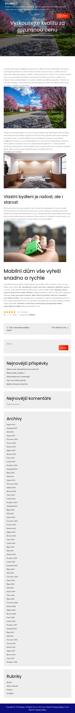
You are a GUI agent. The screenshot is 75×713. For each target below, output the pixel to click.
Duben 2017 (11, 651)
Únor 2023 (11, 539)
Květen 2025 (11, 447)
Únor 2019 (11, 595)
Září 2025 (10, 432)
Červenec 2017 (12, 640)
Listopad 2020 (12, 565)
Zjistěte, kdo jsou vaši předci (17, 384)
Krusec (9, 3)
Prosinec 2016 (12, 662)
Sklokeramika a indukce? (16, 373)
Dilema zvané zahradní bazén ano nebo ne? (23, 369)
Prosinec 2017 (12, 625)
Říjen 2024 (11, 473)
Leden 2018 (11, 621)
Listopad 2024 (12, 469)
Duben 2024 (11, 488)
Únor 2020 (11, 580)
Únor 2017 (10, 658)
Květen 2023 (11, 528)
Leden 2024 (11, 499)
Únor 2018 (10, 617)
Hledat (9, 344)
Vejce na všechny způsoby (16, 380)
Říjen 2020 (11, 569)
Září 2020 (10, 573)
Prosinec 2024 (12, 465)
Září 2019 (10, 588)
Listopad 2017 (12, 629)
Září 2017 (10, 636)
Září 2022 (10, 551)
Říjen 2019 (10, 584)
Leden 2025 (11, 462)
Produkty (10, 693)
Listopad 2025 (12, 428)
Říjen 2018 (10, 599)
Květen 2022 (11, 554)
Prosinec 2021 (12, 558)
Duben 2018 (11, 610)
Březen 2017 (11, 655)
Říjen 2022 (10, 547)
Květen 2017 (11, 647)
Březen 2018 (11, 614)
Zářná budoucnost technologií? (18, 377)
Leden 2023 (11, 543)
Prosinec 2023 (12, 502)
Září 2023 (10, 514)
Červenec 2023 (12, 521)
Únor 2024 (11, 495)
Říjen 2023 (10, 510)
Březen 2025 (11, 454)
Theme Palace (59, 707)
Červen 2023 (11, 525)
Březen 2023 (11, 536)
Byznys (9, 682)
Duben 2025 (11, 450)
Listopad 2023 (12, 506)
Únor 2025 (11, 458)
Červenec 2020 (12, 577)
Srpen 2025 (11, 436)
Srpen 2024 (11, 480)
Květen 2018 (11, 606)
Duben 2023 (11, 532)
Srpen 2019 (11, 591)
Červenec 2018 (12, 603)
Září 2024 (10, 476)
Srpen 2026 (11, 424)
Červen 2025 (11, 443)
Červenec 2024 (12, 484)
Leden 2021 (11, 562)
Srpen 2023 (11, 517)
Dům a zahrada (12, 686)
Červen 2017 (11, 643)
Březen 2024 (11, 491)
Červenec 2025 (12, 439)
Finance (32, 315)
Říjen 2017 (10, 632)
